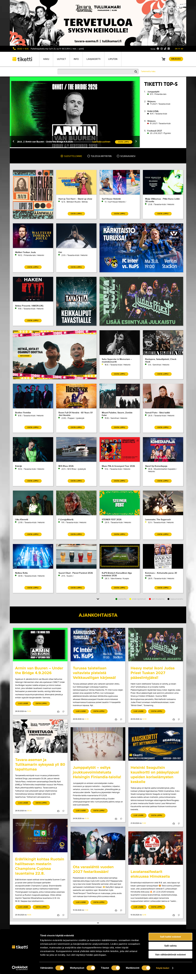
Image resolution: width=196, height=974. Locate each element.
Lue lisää (23, 703)
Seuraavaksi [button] (127, 156)
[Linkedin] (168, 48)
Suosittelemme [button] (73, 156)
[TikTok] (165, 48)
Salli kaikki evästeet (170, 936)
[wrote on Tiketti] (40, 644)
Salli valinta (170, 945)
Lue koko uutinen (101, 141)
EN (176, 49)
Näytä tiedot (162, 968)
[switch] (91, 967)
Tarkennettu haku (148, 71)
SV (182, 49)
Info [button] (76, 59)
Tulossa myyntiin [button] (101, 156)
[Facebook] (158, 48)
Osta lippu (41, 703)
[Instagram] (161, 48)
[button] (13, 141)
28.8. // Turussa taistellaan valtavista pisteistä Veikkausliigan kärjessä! (53, 141)
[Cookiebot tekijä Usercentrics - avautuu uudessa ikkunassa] (19, 968)
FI (179, 49)
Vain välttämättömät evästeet (170, 954)
